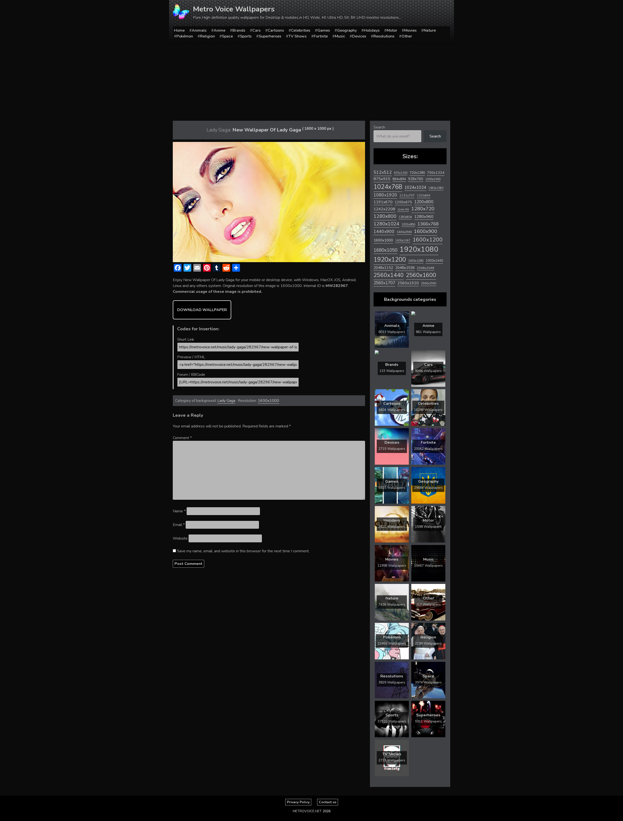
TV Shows (297, 36)
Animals (199, 30)
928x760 (415, 178)
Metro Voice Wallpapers (234, 9)
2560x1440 (389, 275)
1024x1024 (415, 187)
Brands (238, 30)
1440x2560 (404, 232)
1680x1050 (385, 250)
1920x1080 (419, 249)
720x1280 (417, 172)
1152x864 (423, 195)
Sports (246, 36)
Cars (256, 30)
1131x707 (407, 195)
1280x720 (422, 208)
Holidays (372, 30)
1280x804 (405, 217)
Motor (392, 30)
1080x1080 (435, 188)
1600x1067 (402, 240)
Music (340, 36)
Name (179, 511)
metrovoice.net (307, 811)
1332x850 (408, 224)
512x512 (383, 172)
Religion (207, 36)
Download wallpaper (202, 310)
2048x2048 (425, 268)
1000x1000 (432, 179)
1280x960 (423, 216)
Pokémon (184, 36)
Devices (359, 36)
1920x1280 (415, 260)
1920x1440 (434, 260)
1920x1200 (390, 259)
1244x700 (403, 209)
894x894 (399, 179)
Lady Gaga (226, 400)
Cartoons (276, 30)
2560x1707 (384, 283)
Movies (410, 30)
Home (179, 30)
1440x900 (384, 231)
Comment (182, 438)
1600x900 (425, 231)
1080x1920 (385, 195)
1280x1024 (386, 224)
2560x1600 (421, 275)
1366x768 (428, 224)
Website (180, 538)
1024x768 (388, 187)
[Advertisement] (311, 80)
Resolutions (383, 36)
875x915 (382, 179)
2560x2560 (428, 283)
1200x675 (403, 202)
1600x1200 (427, 239)
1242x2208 (384, 209)
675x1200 (400, 173)
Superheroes (270, 36)
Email (179, 524)
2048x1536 (405, 267)
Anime (219, 30)
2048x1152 (383, 267)
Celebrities (300, 30)
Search (379, 127)
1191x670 (383, 202)
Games (323, 30)
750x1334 (435, 172)
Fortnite (321, 36)
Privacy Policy (298, 802)
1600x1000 (268, 400)
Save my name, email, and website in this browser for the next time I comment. (243, 551)
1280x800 (385, 216)
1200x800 (423, 202)
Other (407, 36)
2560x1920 (408, 283)
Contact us (327, 802)
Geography (347, 30)
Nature (430, 30)
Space (227, 36)
